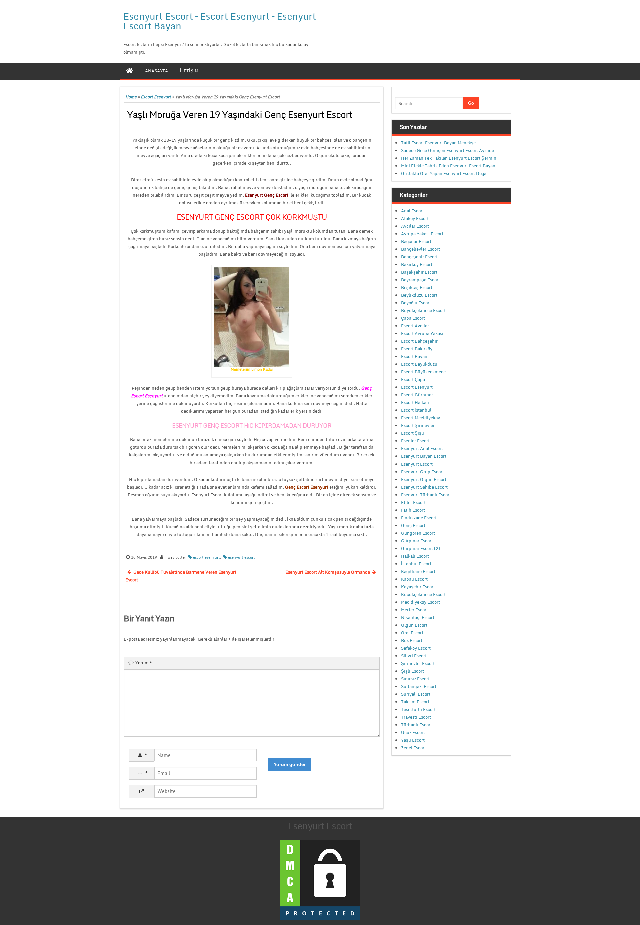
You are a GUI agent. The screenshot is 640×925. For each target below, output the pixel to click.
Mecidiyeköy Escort (420, 602)
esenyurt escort (241, 557)
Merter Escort (414, 609)
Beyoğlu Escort (416, 302)
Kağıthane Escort (418, 571)
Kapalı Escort (414, 579)
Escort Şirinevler (418, 425)
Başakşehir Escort (419, 272)
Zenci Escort (413, 747)
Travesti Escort (416, 717)
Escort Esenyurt (156, 97)
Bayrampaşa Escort (420, 279)
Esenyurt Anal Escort (422, 448)
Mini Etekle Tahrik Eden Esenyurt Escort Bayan (448, 165)
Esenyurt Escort (417, 464)
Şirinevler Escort (418, 663)
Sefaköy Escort (416, 648)
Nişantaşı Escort (417, 617)
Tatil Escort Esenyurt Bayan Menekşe (438, 142)
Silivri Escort (414, 655)
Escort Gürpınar (417, 394)
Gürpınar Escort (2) (420, 548)
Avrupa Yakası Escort (422, 233)
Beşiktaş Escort (416, 287)
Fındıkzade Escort (419, 517)
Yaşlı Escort (413, 740)
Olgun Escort (414, 625)
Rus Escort (411, 640)
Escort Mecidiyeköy (420, 417)
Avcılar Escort (415, 226)
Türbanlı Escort (416, 724)
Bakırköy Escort (416, 264)
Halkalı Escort (415, 556)
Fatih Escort (413, 510)
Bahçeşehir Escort (419, 256)
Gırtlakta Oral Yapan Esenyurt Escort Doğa (443, 173)
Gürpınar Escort (417, 540)
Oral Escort (412, 632)
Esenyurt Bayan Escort (423, 456)
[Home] (129, 71)
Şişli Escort (412, 671)
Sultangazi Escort (418, 686)
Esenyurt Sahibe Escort (424, 487)
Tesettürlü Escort (418, 709)
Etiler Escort (413, 502)
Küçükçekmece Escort (423, 594)
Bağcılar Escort (416, 241)
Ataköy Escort (415, 218)
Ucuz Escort (413, 732)
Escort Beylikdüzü (419, 364)
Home (131, 97)
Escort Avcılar (415, 325)
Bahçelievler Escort (420, 249)
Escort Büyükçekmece (423, 371)
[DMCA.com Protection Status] (320, 879)
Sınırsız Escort (415, 678)
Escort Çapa (413, 379)
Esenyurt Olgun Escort (423, 479)
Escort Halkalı (415, 402)
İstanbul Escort (416, 563)
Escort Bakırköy (416, 348)
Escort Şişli (412, 433)
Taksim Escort (415, 701)
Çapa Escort (413, 318)
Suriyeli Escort (415, 694)
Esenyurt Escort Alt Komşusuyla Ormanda (327, 572)
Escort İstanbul (416, 410)
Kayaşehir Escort (418, 586)
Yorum (143, 662)
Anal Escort (412, 210)
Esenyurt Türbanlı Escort (426, 494)
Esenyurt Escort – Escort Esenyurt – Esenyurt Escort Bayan (219, 20)
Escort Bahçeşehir (419, 341)
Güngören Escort (418, 533)
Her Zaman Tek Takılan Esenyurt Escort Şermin (448, 158)
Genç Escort (413, 525)
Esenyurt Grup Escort (422, 471)
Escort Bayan (414, 356)
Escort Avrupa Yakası (422, 333)
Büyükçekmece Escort (423, 310)
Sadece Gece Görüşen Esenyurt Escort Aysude (447, 150)
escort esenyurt (206, 557)
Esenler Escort (415, 440)
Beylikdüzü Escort (419, 295)
